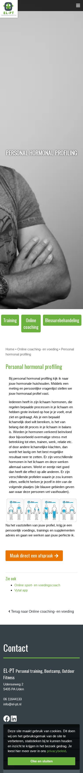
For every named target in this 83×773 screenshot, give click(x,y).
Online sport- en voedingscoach (37, 585)
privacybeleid (56, 751)
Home (10, 349)
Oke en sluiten (42, 761)
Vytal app (21, 590)
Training (10, 320)
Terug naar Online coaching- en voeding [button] (42, 611)
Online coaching (31, 323)
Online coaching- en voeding (37, 349)
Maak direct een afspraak (31, 555)
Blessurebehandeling (62, 320)
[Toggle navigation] (78, 5)
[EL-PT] (9, 8)
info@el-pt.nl (12, 704)
